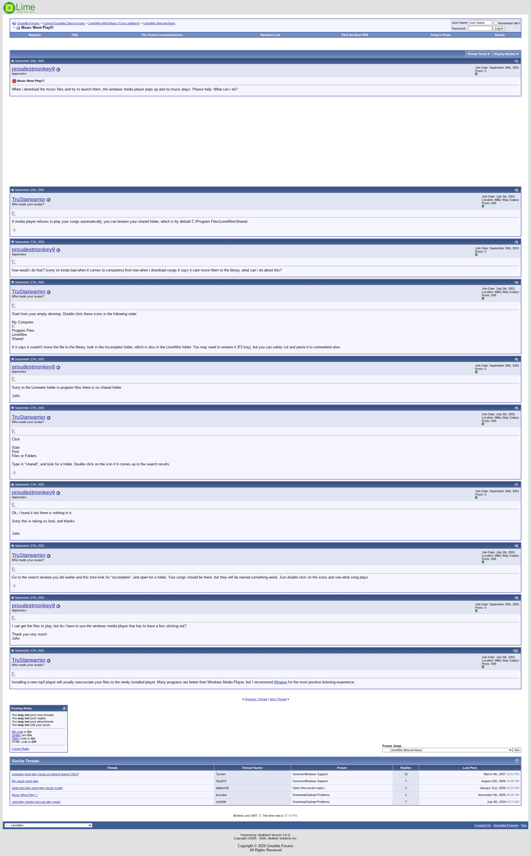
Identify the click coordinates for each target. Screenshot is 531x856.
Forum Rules (20, 748)
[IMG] (15, 738)
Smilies (16, 735)
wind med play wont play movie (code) (37, 788)
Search (500, 35)
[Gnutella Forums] (19, 13)
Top (524, 825)
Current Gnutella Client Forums (64, 23)
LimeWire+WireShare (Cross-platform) (114, 23)
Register (35, 35)
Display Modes (504, 54)
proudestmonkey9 (33, 69)
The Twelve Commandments (162, 35)
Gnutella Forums (28, 23)
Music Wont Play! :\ (25, 795)
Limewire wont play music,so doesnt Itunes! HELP (45, 774)
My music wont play (25, 781)
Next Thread (278, 699)
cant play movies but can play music (36, 801)
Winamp (280, 682)
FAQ (75, 35)
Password (458, 28)
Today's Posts (440, 35)
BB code (17, 731)
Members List (270, 35)
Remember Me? (509, 23)
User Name (459, 22)
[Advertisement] (265, 140)
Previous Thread (256, 699)
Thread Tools (476, 54)
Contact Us (483, 825)
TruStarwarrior (28, 199)
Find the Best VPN (355, 35)
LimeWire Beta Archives (159, 23)
